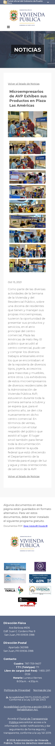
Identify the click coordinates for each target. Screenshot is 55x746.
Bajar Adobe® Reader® (35, 526)
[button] (8, 27)
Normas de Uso (42, 690)
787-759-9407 (33, 663)
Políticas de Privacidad (17, 690)
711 (37, 667)
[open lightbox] (27, 126)
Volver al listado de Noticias (23, 83)
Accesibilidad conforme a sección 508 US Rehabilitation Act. (27, 708)
